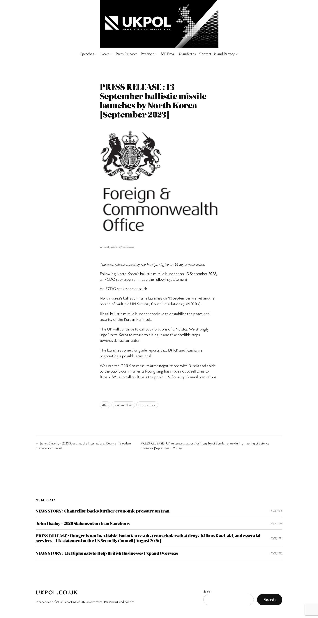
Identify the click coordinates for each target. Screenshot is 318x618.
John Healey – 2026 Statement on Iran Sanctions (83, 523)
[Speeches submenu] (96, 54)
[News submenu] (111, 54)
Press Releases (127, 246)
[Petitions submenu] (156, 54)
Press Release (147, 405)
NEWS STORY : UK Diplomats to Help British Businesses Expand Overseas (107, 553)
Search (207, 591)
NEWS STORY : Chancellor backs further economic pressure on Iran (103, 510)
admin (114, 246)
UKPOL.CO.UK (57, 592)
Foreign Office (123, 405)
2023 (105, 405)
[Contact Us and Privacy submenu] (237, 54)
